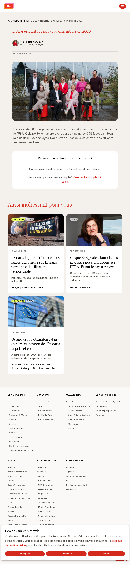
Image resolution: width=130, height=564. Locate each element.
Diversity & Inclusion (17, 489)
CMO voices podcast (19, 446)
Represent (41, 467)
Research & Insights (17, 516)
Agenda (70, 472)
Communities (14, 402)
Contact (70, 467)
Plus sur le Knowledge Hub (108, 402)
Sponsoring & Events (17, 525)
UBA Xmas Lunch (45, 419)
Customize (66, 553)
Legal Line (43, 494)
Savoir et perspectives (106, 411)
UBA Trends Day (44, 411)
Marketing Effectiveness (19, 498)
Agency (11, 467)
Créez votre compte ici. (87, 177)
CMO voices (13, 442)
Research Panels (16, 437)
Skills (10, 520)
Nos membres (43, 520)
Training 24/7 (73, 428)
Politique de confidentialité (78, 485)
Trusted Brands (15, 507)
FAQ (68, 480)
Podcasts (100, 415)
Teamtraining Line (46, 503)
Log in (65, 181)
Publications (101, 406)
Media (12, 433)
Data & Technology (17, 428)
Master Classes (75, 411)
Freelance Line (45, 489)
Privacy (11, 511)
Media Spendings (46, 507)
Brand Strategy (15, 476)
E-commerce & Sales (17, 494)
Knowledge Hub (21, 21)
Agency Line (44, 511)
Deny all (106, 553)
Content (12, 424)
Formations (71, 402)
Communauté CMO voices (21, 450)
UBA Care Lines (44, 480)
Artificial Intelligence (17, 472)
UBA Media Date (44, 415)
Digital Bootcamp (76, 419)
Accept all (25, 553)
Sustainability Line (46, 516)
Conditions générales (76, 476)
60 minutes (73, 424)
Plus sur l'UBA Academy (79, 406)
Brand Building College (79, 415)
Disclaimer (71, 489)
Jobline (40, 476)
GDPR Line (43, 498)
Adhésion (41, 472)
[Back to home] (9, 6)
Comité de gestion (45, 525)
